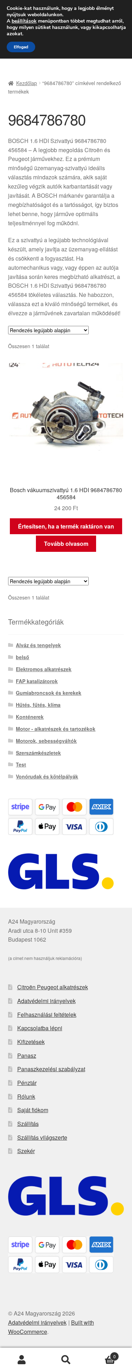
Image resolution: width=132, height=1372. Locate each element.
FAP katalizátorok (37, 681)
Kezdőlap (26, 83)
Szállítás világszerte (42, 1137)
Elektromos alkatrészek (43, 669)
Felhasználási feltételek (46, 1014)
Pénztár (27, 1083)
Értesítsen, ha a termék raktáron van (66, 526)
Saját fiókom (32, 1110)
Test (21, 764)
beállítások (24, 21)
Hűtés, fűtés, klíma (38, 704)
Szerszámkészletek (38, 752)
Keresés (66, 1360)
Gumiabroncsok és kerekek (48, 692)
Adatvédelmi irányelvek (46, 1001)
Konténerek (30, 716)
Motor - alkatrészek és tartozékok (55, 728)
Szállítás (28, 1124)
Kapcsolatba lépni (39, 1028)
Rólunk (26, 1096)
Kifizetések (31, 1042)
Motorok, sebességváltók (46, 740)
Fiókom (22, 1360)
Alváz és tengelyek (38, 645)
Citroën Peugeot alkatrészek (52, 987)
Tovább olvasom (66, 543)
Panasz (26, 1055)
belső (22, 657)
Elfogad (21, 47)
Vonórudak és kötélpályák (47, 776)
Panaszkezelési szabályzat (51, 1069)
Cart (102, 1353)
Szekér (26, 1151)
